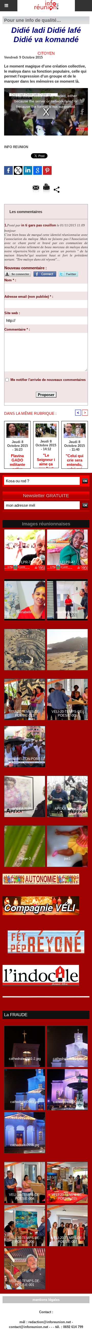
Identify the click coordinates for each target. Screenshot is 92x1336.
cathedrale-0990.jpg (67, 1102)
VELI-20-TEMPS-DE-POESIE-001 (24, 1283)
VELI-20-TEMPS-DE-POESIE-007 (67, 1240)
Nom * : (10, 280)
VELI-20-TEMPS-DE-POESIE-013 (24, 713)
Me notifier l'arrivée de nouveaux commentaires (48, 380)
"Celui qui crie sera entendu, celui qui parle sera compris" (74, 460)
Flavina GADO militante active (17, 460)
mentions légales (46, 1300)
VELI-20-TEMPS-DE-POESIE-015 (67, 1196)
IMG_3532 (24, 662)
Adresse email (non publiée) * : (28, 297)
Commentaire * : (17, 329)
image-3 (25, 858)
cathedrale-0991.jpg (67, 1059)
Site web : (12, 313)
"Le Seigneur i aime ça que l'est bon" (46, 459)
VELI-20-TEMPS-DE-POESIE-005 (67, 713)
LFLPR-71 (24, 562)
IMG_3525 (67, 662)
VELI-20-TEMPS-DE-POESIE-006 (24, 1240)
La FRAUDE (15, 1014)
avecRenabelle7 (67, 612)
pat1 (67, 858)
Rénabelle (24, 612)
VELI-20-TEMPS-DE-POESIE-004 (24, 1196)
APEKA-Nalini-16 (67, 809)
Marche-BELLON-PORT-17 (24, 759)
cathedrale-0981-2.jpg (25, 1059)
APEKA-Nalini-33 (24, 809)
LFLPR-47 (67, 562)
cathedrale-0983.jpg (24, 1102)
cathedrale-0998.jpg (24, 1145)
